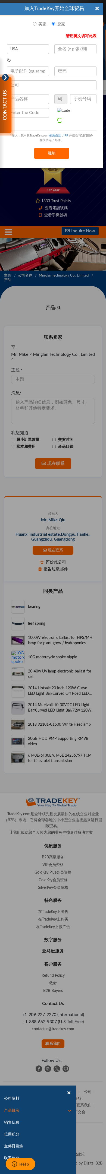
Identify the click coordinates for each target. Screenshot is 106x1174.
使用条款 (55, 135)
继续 (51, 153)
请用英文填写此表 (81, 36)
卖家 (61, 24)
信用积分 (11, 1134)
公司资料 (11, 1098)
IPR (66, 135)
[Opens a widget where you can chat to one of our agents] (20, 1164)
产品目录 (11, 1110)
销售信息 (11, 1122)
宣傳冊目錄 (13, 1146)
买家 (42, 24)
